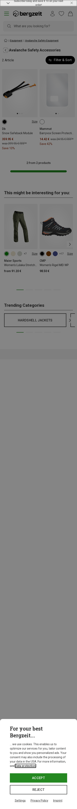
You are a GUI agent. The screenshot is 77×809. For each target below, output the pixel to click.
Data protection (25, 766)
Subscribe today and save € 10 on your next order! (38, 3)
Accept (38, 778)
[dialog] (38, 764)
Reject (38, 790)
